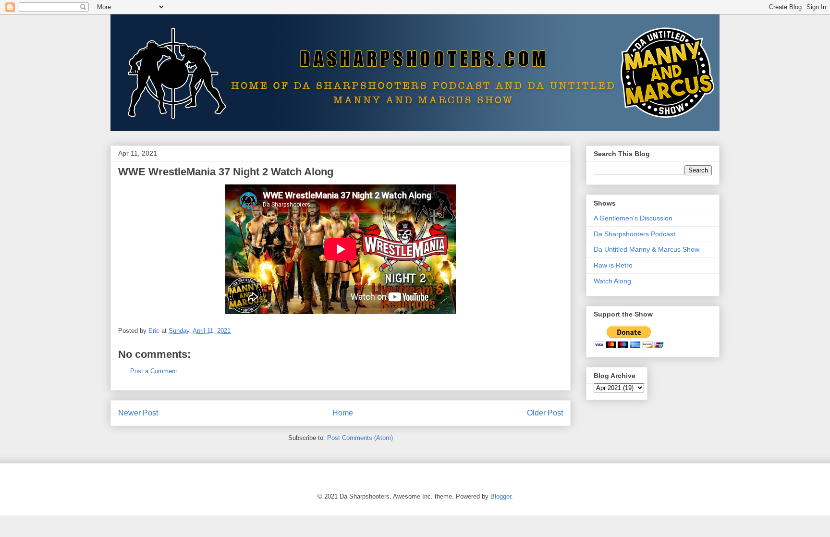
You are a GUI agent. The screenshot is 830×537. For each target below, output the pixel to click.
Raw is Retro (613, 265)
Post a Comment (153, 371)
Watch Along (612, 281)
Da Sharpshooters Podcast (634, 234)
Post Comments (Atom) (360, 437)
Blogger (500, 496)
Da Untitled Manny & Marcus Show (646, 249)
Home (342, 413)
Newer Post (138, 413)
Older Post (545, 413)
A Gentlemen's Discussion (633, 218)
